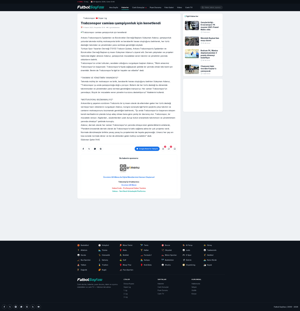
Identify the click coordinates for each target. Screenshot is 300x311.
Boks (123, 250)
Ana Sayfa (113, 7)
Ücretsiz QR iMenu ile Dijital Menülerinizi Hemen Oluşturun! (129, 177)
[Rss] (32, 306)
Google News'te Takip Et (148, 149)
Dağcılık (82, 270)
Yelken (81, 265)
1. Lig (125, 290)
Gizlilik (194, 290)
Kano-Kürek (210, 260)
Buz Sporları (84, 260)
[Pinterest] (27, 306)
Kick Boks (146, 265)
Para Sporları (126, 270)
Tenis (144, 245)
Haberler (125, 7)
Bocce (165, 245)
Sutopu (145, 260)
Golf (122, 260)
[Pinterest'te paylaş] (100, 148)
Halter (144, 250)
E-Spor (186, 255)
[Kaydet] (174, 148)
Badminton (167, 260)
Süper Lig (102, 18)
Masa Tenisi (126, 245)
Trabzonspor (89, 18)
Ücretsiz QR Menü (128, 185)
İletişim (194, 287)
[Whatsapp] (21, 306)
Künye (194, 294)
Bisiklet (124, 255)
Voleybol (103, 245)
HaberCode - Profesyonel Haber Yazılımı (129, 188)
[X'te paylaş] (89, 148)
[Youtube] (38, 306)
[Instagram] (15, 306)
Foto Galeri (169, 7)
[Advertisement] (129, 217)
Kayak (208, 265)
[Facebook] (4, 306)
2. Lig (126, 294)
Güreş (208, 245)
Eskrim (186, 260)
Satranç (103, 260)
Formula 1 (146, 255)
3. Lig (126, 297)
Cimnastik (104, 255)
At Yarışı (187, 245)
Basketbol (83, 245)
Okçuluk (166, 250)
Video (179, 7)
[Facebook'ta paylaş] (83, 148)
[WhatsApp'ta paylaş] (94, 148)
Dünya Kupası (129, 284)
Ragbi (102, 270)
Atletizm (82, 250)
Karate (81, 255)
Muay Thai (125, 265)
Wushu (166, 265)
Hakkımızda (196, 284)
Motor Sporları (169, 255)
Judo (186, 250)
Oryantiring (188, 265)
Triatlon (103, 265)
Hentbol (208, 255)
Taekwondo (210, 250)
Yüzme (102, 250)
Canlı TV (188, 7)
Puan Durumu (155, 7)
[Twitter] (10, 306)
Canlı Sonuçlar (138, 7)
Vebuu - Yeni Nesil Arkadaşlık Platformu (129, 191)
